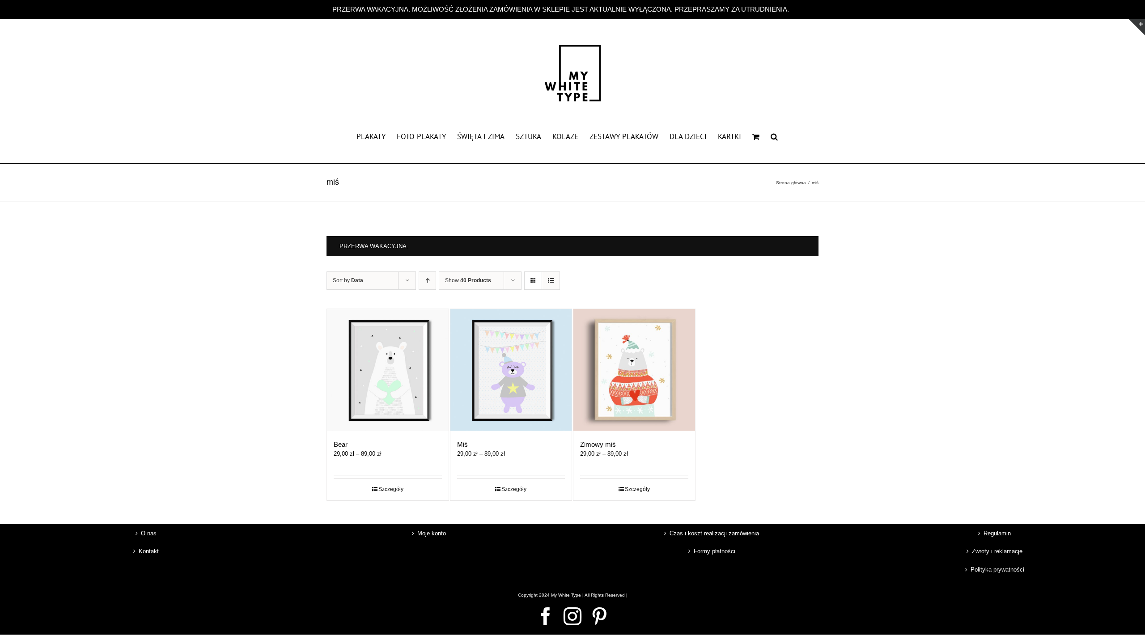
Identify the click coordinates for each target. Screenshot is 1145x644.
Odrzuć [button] (802, 9)
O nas (149, 533)
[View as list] (551, 280)
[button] (774, 136)
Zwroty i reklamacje (997, 551)
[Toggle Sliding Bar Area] (1137, 27)
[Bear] (388, 370)
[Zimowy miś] (634, 370)
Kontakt (149, 551)
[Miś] (511, 370)
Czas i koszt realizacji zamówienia (714, 533)
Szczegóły (390, 489)
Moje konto (431, 533)
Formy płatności (714, 551)
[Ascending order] (427, 280)
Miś (462, 444)
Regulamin (997, 533)
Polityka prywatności (997, 569)
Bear (341, 444)
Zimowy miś (598, 444)
